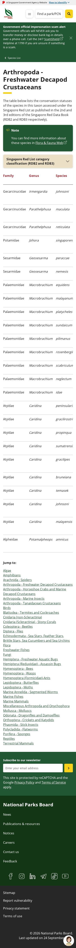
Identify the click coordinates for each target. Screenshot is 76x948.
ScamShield (51, 39)
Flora (7, 645)
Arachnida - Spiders (17, 580)
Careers (9, 842)
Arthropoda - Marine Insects (23, 598)
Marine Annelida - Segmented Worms (30, 692)
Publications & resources (21, 824)
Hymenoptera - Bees (18, 668)
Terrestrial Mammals (18, 743)
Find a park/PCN (49, 14)
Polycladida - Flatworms (20, 729)
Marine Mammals (16, 701)
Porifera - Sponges (16, 734)
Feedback (10, 861)
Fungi (7, 654)
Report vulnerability (17, 900)
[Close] (71, 38)
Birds (7, 608)
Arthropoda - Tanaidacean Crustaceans (32, 603)
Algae (7, 570)
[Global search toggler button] (69, 14)
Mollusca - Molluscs (17, 710)
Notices (8, 833)
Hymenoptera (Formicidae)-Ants (26, 678)
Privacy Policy (24, 782)
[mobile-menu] (29, 14)
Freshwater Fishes (16, 650)
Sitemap (9, 893)
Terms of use (12, 916)
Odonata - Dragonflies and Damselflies (31, 715)
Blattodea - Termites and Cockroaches (31, 612)
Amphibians (12, 575)
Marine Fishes (13, 696)
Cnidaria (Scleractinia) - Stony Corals (29, 622)
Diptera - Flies (13, 631)
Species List (14, 58)
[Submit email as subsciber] (68, 768)
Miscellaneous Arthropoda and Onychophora (36, 706)
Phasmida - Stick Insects (20, 724)
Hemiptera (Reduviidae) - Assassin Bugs (32, 664)
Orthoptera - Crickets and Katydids (28, 720)
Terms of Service (54, 782)
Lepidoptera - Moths (18, 687)
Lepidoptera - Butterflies (21, 682)
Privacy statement (16, 908)
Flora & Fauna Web (49, 143)
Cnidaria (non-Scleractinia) (22, 617)
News (7, 814)
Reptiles (9, 738)
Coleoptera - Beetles (18, 626)
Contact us (11, 852)
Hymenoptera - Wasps (19, 673)
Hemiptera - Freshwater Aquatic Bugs (30, 659)
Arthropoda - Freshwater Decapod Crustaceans (38, 584)
